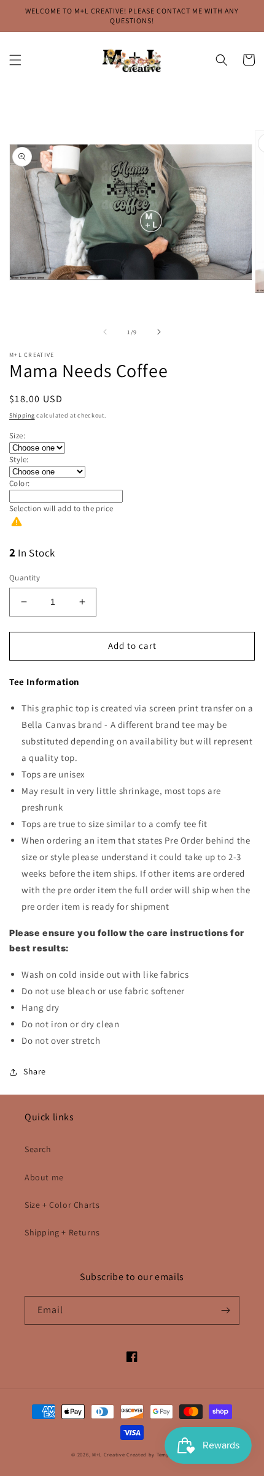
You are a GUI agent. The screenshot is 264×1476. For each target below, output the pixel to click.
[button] (15, 60)
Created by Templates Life (159, 1454)
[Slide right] (159, 331)
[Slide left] (104, 331)
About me (44, 1177)
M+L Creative (108, 1454)
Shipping (22, 415)
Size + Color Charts (62, 1204)
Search (38, 1149)
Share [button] (34, 1071)
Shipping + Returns (62, 1232)
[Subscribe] (225, 1310)
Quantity (24, 577)
